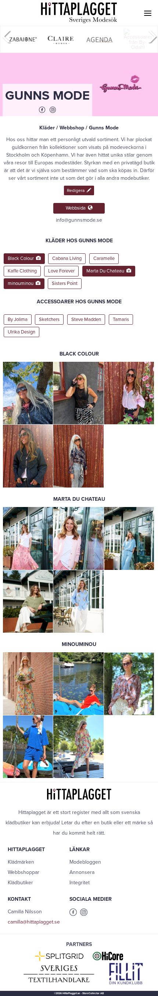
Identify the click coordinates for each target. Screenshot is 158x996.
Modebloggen (85, 862)
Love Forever (61, 271)
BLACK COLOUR (79, 354)
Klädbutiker (20, 882)
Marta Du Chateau (106, 271)
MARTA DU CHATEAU (79, 499)
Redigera (77, 190)
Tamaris (121, 319)
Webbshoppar (23, 872)
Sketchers (49, 319)
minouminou (22, 283)
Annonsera (81, 872)
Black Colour (22, 258)
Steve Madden (86, 319)
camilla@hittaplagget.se (34, 922)
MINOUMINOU (79, 644)
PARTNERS (79, 944)
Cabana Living (67, 258)
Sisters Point (65, 283)
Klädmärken (21, 862)
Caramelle (104, 258)
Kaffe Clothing (22, 271)
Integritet (79, 882)
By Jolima (18, 319)
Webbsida (77, 208)
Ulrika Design (21, 332)
